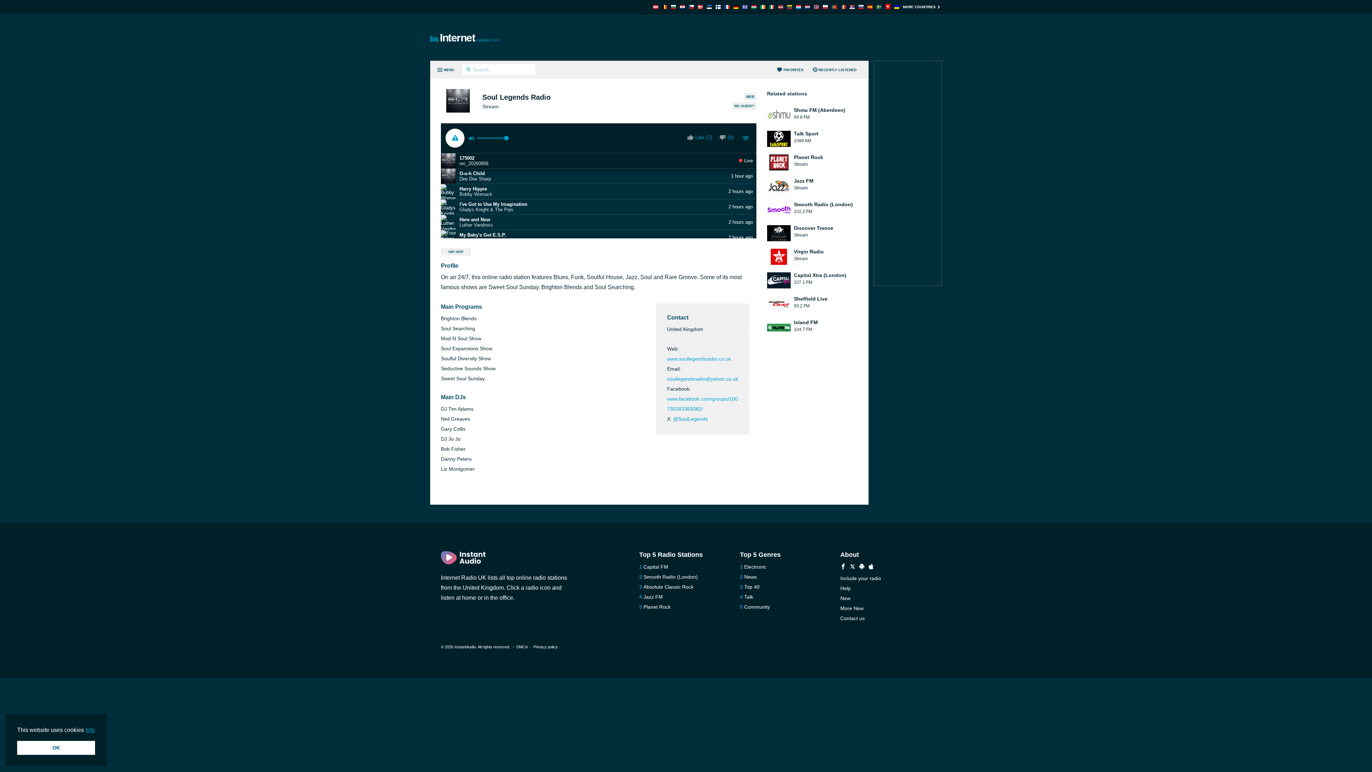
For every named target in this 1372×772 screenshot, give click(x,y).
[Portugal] (834, 7)
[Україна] (896, 7)
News (750, 577)
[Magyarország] (753, 7)
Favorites (794, 70)
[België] (664, 7)
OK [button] (56, 748)
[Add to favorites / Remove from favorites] (746, 139)
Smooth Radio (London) (670, 577)
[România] (843, 7)
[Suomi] (718, 7)
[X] (852, 567)
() (730, 137)
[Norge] (816, 7)
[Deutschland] (736, 7)
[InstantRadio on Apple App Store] (871, 567)
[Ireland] (762, 7)
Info (90, 730)
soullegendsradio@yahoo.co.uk (702, 379)
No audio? (744, 106)
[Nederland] (807, 7)
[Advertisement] (767, 37)
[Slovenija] (861, 7)
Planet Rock (657, 607)
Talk (748, 597)
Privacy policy (545, 647)
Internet (469, 38)
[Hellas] (744, 7)
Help (845, 588)
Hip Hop (455, 252)
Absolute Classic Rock (668, 587)
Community (757, 607)
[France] (727, 7)
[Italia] (771, 7)
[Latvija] (780, 7)
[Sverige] (878, 7)
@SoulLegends (690, 419)
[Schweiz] (887, 7)
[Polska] (825, 7)
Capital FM (655, 567)
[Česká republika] (691, 7)
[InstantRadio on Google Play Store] (862, 567)
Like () (703, 137)
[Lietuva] (789, 7)
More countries (919, 7)
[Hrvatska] (682, 7)
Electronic (755, 567)
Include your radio (860, 578)
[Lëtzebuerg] (798, 7)
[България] (673, 7)
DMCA (521, 647)
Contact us (852, 618)
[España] (870, 7)
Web (750, 97)
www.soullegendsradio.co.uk (699, 359)
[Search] (468, 70)
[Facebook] (843, 567)
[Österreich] (655, 7)
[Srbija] (852, 7)
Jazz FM (653, 597)
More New (852, 608)
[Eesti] (709, 7)
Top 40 (752, 587)
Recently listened (837, 70)
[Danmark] (700, 7)
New (845, 598)
